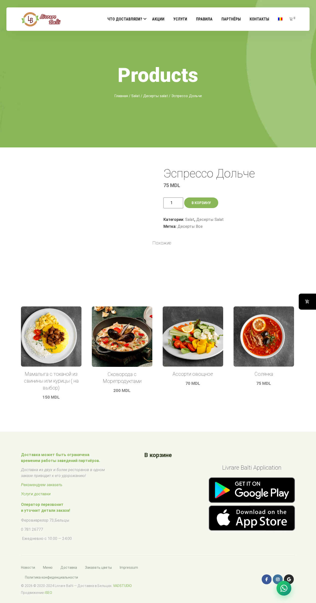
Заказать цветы (98, 567)
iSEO (48, 593)
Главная (121, 96)
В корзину (201, 203)
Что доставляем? (124, 19)
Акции (158, 19)
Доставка (68, 567)
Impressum (129, 567)
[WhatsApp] (283, 588)
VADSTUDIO (122, 586)
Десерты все (190, 226)
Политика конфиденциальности (51, 577)
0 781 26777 (32, 529)
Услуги (180, 19)
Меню (48, 567)
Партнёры (231, 19)
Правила (204, 19)
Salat (135, 96)
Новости (28, 567)
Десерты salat (155, 96)
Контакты (259, 19)
